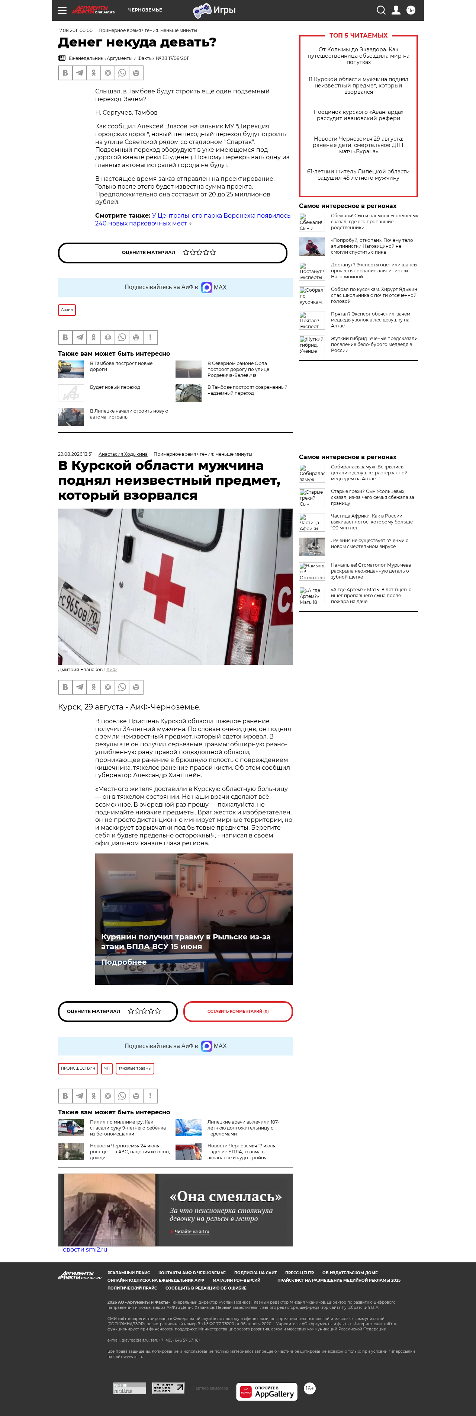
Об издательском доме (350, 1273)
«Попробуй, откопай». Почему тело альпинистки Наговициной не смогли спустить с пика (372, 246)
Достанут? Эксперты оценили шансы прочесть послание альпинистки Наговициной (374, 270)
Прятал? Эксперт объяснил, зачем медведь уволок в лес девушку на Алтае (370, 320)
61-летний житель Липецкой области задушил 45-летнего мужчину (358, 175)
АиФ (111, 669)
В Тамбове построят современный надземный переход (247, 390)
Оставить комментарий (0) (238, 1011)
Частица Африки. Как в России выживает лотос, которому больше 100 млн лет (372, 522)
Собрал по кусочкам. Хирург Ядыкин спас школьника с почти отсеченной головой (374, 295)
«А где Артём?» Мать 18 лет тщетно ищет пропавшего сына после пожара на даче (371, 595)
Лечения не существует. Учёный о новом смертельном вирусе (370, 543)
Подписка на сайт (255, 1273)
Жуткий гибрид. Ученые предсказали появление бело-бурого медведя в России (374, 344)
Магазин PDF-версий (236, 1280)
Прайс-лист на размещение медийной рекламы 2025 (339, 1280)
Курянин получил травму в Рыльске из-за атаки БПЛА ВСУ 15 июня (186, 941)
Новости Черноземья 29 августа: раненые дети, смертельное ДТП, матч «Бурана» (359, 145)
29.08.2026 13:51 (75, 454)
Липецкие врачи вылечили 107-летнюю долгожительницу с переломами (243, 1128)
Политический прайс (132, 1288)
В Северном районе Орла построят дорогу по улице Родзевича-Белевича (238, 369)
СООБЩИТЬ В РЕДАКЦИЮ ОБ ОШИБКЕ (206, 1288)
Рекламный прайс (128, 1273)
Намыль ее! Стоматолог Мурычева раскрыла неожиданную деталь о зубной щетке (371, 571)
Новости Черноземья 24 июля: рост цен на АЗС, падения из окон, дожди (130, 1151)
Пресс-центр (299, 1273)
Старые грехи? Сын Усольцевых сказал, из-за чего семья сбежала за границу (372, 497)
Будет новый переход (115, 387)
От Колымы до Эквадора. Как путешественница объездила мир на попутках (358, 56)
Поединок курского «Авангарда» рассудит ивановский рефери (358, 115)
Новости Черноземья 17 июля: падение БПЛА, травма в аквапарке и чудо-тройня (242, 1151)
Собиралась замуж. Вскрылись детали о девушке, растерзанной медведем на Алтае (369, 472)
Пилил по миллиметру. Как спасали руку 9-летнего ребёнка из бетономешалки (128, 1128)
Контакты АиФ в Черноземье (192, 1273)
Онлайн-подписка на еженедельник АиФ (155, 1280)
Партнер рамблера (210, 1388)
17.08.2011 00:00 (75, 30)
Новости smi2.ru (82, 1249)
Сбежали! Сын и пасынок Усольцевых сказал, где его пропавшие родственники (374, 221)
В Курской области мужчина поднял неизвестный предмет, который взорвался (358, 85)
